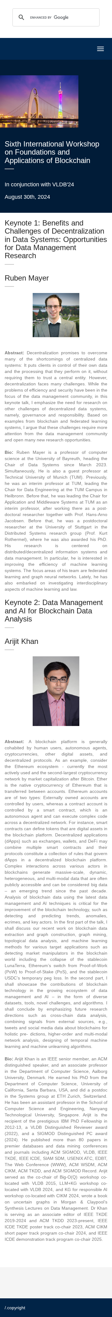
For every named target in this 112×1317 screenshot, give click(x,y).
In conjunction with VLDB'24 (39, 184)
